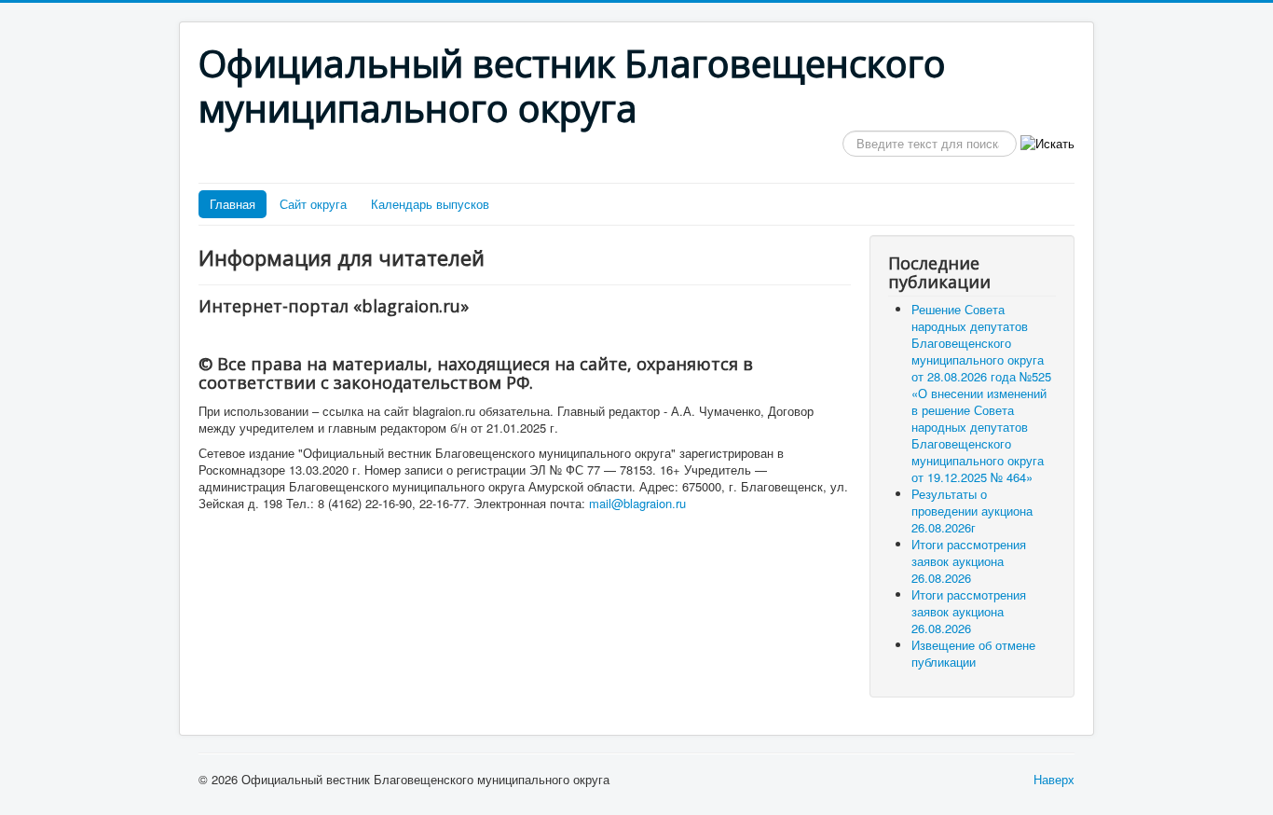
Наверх (1054, 779)
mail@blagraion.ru (637, 503)
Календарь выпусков (430, 204)
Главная (232, 204)
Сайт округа (313, 204)
